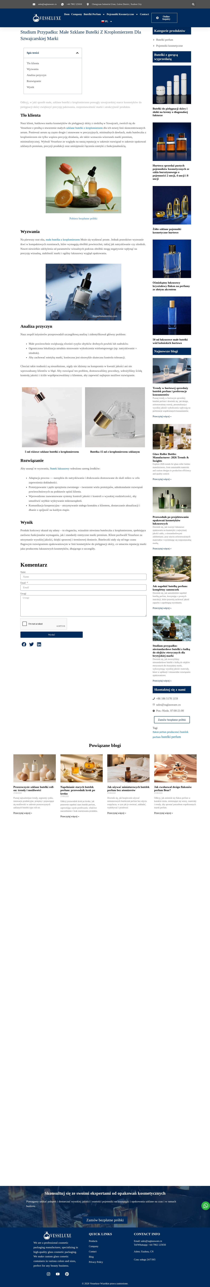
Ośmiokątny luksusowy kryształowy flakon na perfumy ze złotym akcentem (171, 286)
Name (23, 572)
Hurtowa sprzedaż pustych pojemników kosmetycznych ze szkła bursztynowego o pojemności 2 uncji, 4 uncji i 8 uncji (171, 172)
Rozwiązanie (34, 81)
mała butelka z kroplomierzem (63, 239)
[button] (193, 4)
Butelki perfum (92, 14)
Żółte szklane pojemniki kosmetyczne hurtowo (167, 231)
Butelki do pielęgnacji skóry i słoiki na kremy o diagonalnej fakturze (170, 112)
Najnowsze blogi (166, 351)
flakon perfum (159, 732)
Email (23, 583)
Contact (144, 14)
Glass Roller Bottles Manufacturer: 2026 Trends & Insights (171, 457)
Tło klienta (33, 63)
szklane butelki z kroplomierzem (84, 127)
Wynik (30, 87)
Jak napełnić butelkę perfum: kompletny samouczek (170, 588)
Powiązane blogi (105, 745)
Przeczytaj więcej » (162, 416)
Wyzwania (32, 69)
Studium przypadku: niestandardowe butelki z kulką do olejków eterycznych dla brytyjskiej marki (171, 650)
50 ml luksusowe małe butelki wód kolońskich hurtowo (170, 341)
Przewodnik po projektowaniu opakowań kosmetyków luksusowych (171, 520)
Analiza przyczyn (36, 75)
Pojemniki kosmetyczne (120, 14)
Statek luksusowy (59, 468)
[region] (40, 1265)
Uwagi (23, 593)
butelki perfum (171, 737)
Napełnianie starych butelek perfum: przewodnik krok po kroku (77, 790)
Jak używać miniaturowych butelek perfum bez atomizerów (128, 788)
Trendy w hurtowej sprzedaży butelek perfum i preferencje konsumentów (170, 391)
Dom (66, 14)
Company (76, 14)
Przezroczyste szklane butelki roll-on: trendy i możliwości (33, 788)
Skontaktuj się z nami (169, 689)
